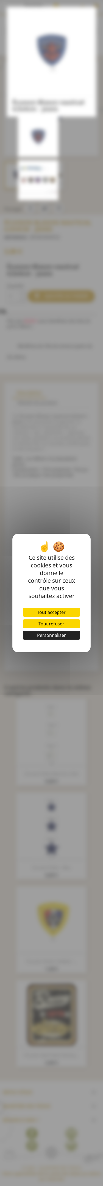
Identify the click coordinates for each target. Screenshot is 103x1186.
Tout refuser (51, 624)
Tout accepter (51, 612)
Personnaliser (51, 635)
